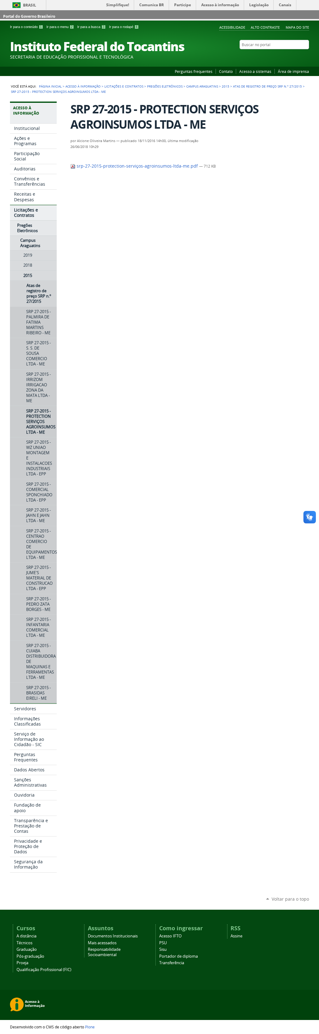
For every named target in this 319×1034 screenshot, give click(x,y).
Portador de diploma (178, 956)
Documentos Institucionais (113, 936)
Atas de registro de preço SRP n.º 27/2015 (267, 86)
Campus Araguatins (202, 86)
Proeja (22, 962)
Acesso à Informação (83, 86)
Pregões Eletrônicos (165, 86)
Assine (236, 936)
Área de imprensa (293, 71)
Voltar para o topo (290, 899)
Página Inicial (50, 86)
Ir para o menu (59, 27)
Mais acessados (102, 943)
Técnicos (24, 943)
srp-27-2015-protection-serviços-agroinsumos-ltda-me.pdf (137, 166)
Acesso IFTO (170, 936)
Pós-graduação (30, 956)
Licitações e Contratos (123, 86)
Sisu (163, 949)
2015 (225, 86)
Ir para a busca (90, 27)
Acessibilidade (232, 27)
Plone (90, 1026)
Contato (226, 71)
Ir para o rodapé (123, 27)
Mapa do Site (297, 27)
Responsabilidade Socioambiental (104, 952)
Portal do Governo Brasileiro (29, 16)
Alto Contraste (265, 27)
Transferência (171, 962)
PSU (163, 943)
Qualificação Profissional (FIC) (44, 969)
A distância (26, 936)
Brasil (29, 5)
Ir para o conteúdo (26, 27)
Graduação (27, 949)
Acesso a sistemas (255, 71)
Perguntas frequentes (193, 71)
